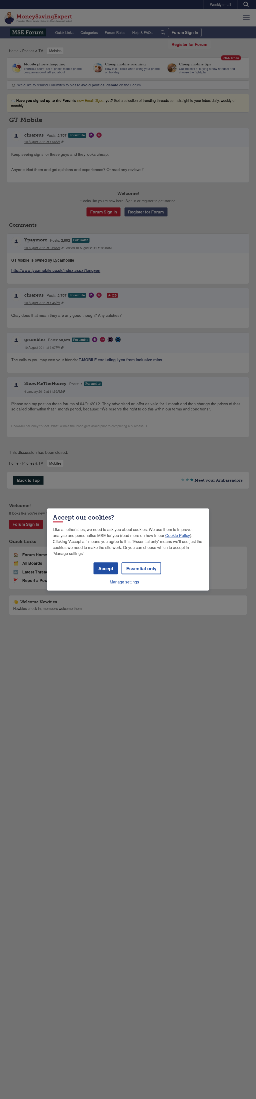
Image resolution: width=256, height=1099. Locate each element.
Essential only (141, 568)
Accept (105, 568)
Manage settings (124, 582)
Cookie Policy (177, 535)
